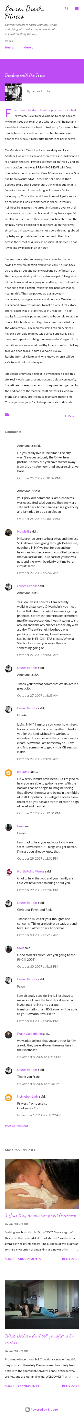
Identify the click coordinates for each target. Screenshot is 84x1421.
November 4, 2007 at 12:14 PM (39, 1057)
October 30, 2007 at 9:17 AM (38, 935)
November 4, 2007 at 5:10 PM (38, 1084)
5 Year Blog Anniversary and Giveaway (40, 1215)
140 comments (29, 1259)
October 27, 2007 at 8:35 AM (38, 695)
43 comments (28, 1386)
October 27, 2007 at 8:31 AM (38, 655)
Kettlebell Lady (28, 1096)
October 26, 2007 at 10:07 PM (38, 478)
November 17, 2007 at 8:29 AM (39, 1115)
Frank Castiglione (29, 1033)
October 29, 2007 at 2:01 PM (37, 858)
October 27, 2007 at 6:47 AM (38, 573)
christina (23, 771)
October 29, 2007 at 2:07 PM (37, 890)
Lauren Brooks (27, 586)
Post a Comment (16, 1126)
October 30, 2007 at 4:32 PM (37, 1021)
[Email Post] (7, 415)
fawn (20, 826)
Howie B (23, 531)
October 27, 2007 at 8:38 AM (38, 759)
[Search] (66, 7)
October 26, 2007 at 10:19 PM (38, 518)
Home (9, 47)
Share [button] (69, 415)
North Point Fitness (30, 871)
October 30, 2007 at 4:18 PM (37, 966)
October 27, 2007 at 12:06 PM (38, 813)
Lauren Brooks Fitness (24, 12)
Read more (70, 1259)
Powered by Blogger (44, 1409)
